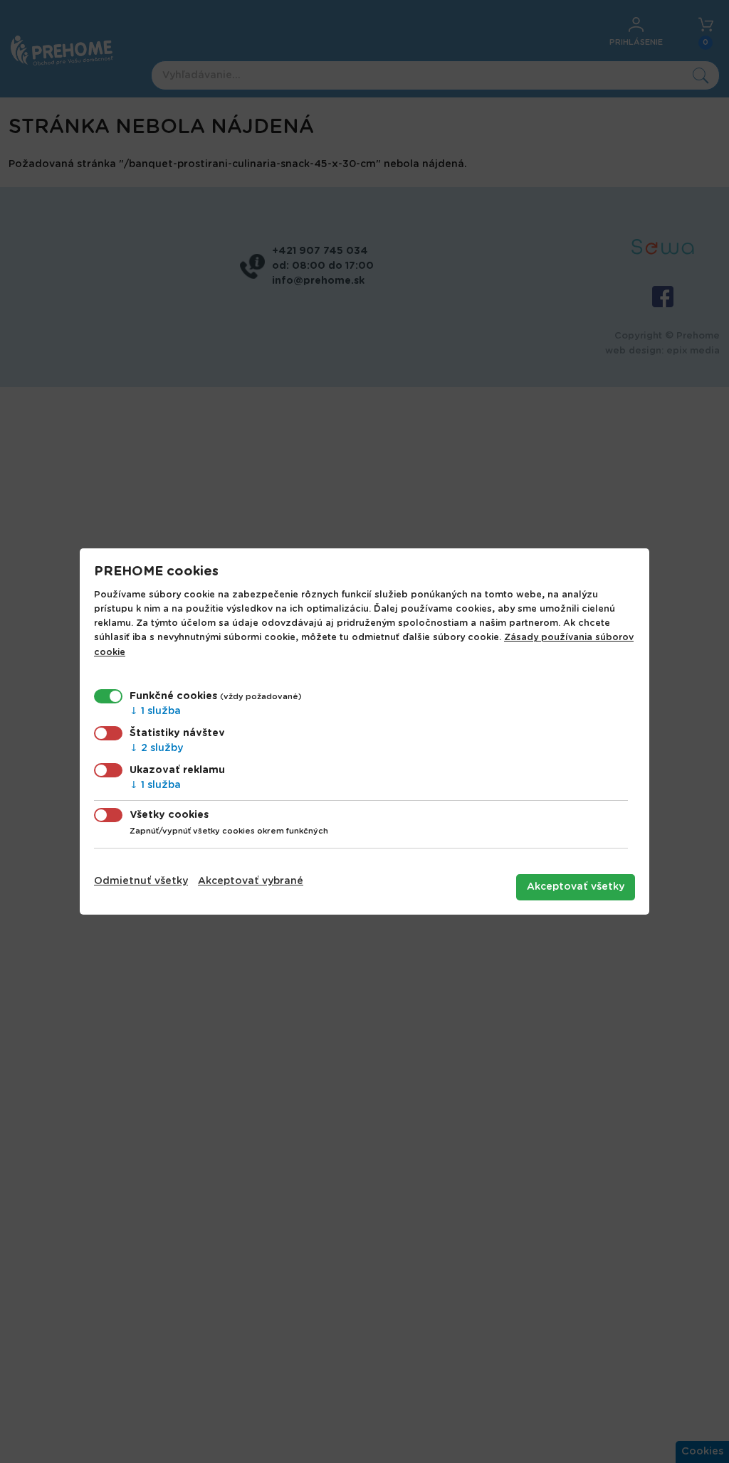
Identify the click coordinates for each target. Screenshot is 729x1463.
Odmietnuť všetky (141, 881)
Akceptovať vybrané (250, 881)
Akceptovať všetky (575, 887)
